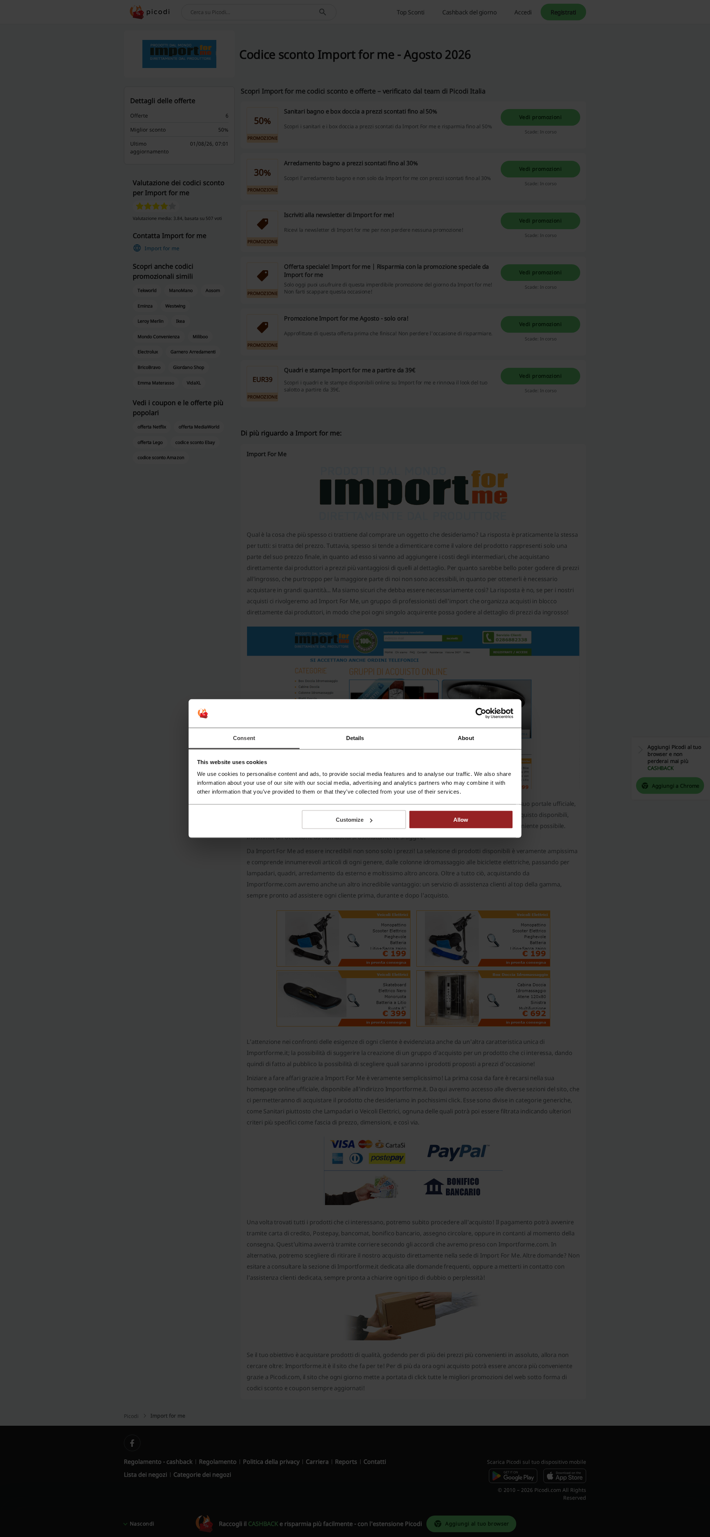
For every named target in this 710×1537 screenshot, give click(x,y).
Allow (460, 820)
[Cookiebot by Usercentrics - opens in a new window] (481, 713)
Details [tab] (355, 737)
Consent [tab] (244, 737)
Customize (350, 820)
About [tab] (466, 737)
